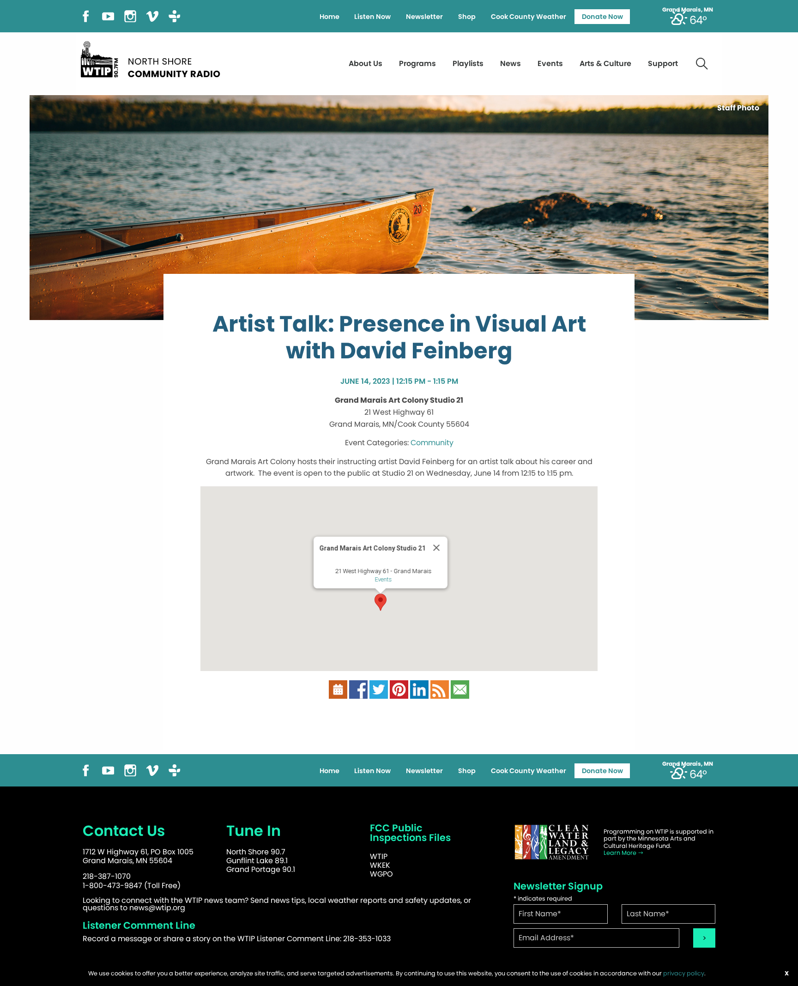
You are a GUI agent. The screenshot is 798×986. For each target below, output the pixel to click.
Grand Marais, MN (687, 9)
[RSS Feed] (439, 689)
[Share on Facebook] (358, 689)
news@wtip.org (157, 907)
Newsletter (424, 16)
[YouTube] (108, 15)
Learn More (621, 852)
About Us (365, 63)
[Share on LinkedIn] (419, 689)
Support (663, 63)
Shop (467, 16)
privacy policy (683, 973)
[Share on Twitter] (378, 689)
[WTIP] (153, 58)
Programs (417, 63)
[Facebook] (86, 15)
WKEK (380, 865)
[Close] (436, 548)
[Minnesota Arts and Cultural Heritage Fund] (551, 842)
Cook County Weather (528, 16)
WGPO (381, 874)
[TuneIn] (174, 15)
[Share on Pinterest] (399, 689)
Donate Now (602, 16)
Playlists (468, 63)
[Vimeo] (152, 15)
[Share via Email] (460, 689)
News (510, 63)
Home (329, 16)
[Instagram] (130, 15)
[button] (381, 602)
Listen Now (372, 16)
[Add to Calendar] (338, 689)
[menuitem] (329, 17)
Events (550, 63)
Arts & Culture (605, 63)
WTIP (378, 856)
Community (432, 442)
